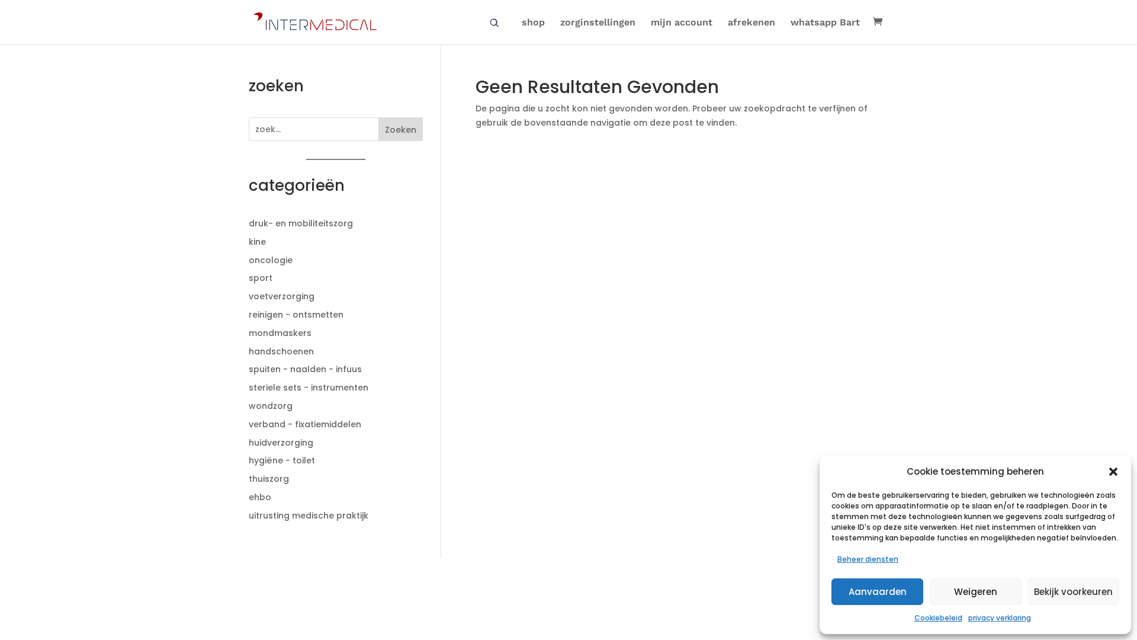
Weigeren (975, 591)
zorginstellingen (597, 23)
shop (533, 23)
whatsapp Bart (825, 23)
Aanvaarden (878, 591)
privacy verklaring (999, 618)
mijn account (681, 23)
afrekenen (751, 23)
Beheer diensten (867, 559)
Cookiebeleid (938, 618)
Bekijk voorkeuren (1073, 591)
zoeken (494, 23)
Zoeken (400, 130)
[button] (1113, 472)
